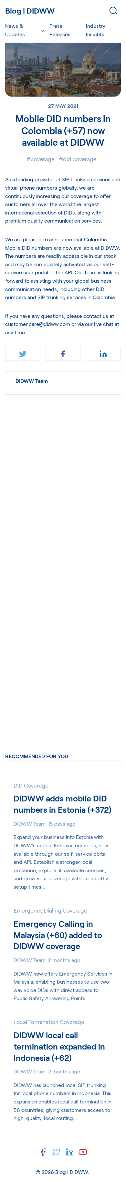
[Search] (113, 11)
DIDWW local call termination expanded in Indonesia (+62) (59, 1046)
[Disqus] (63, 480)
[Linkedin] (69, 1152)
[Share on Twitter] (22, 354)
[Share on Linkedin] (103, 354)
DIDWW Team (32, 381)
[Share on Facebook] (63, 354)
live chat (103, 324)
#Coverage (40, 158)
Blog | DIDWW (71, 1172)
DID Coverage (31, 785)
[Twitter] (56, 1152)
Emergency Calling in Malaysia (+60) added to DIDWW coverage (58, 935)
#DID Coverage (78, 158)
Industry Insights (95, 30)
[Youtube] (83, 1152)
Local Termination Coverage (49, 1021)
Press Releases (59, 30)
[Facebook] (43, 1152)
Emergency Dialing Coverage (50, 910)
